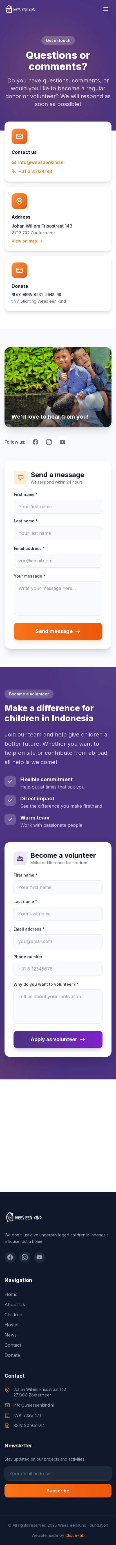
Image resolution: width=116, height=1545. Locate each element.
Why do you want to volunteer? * (46, 984)
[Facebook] (10, 1257)
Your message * (29, 576)
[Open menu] (105, 9)
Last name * (25, 520)
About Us (15, 1304)
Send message (54, 631)
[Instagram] (24, 1257)
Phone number (28, 956)
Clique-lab (74, 1535)
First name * (26, 494)
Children (13, 1314)
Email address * (29, 548)
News (11, 1335)
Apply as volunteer (54, 1039)
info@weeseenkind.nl (41, 162)
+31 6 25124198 (35, 171)
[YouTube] (39, 1257)
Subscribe (58, 1491)
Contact (13, 1345)
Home (11, 1294)
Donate (12, 1355)
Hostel (11, 1325)
